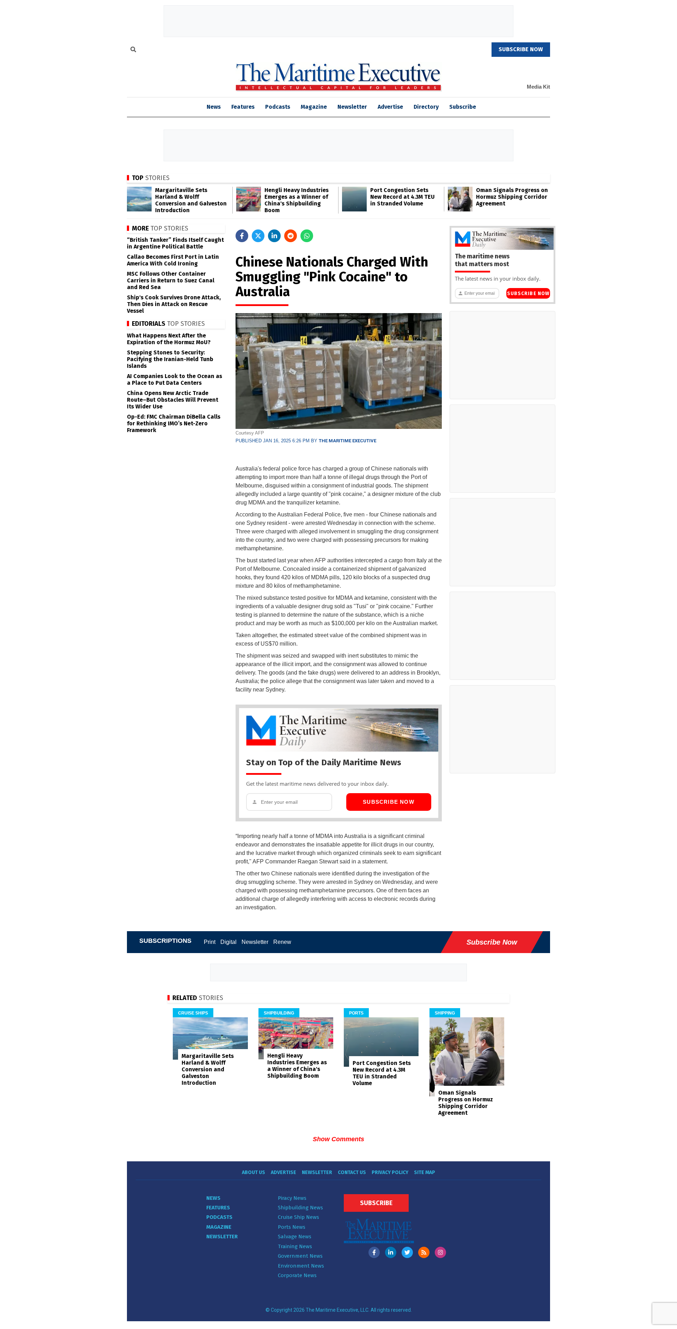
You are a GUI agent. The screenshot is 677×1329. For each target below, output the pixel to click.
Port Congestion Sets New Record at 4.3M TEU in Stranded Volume (402, 197)
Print (209, 942)
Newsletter (352, 106)
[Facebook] (374, 1252)
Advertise (390, 106)
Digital (228, 942)
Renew (282, 942)
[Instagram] (440, 1252)
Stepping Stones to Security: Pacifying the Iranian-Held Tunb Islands (170, 359)
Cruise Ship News (298, 1217)
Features (243, 106)
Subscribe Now (388, 802)
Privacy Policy (390, 1172)
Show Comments (338, 1139)
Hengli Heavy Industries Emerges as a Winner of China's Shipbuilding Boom (296, 200)
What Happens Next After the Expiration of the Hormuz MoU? (169, 339)
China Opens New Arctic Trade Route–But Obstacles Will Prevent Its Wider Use (172, 400)
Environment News (301, 1266)
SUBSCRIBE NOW (521, 49)
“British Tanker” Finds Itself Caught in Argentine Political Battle (175, 243)
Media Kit (538, 87)
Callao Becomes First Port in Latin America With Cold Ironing (173, 260)
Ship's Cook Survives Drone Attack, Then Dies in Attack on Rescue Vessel (174, 304)
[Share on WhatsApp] (306, 235)
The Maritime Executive (347, 440)
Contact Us (352, 1172)
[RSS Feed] (423, 1252)
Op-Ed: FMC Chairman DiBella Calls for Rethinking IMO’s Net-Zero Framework (173, 423)
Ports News (291, 1227)
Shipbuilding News (300, 1207)
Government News (300, 1256)
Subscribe (462, 106)
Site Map (424, 1172)
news (214, 106)
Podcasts (277, 106)
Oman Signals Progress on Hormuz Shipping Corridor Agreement (512, 197)
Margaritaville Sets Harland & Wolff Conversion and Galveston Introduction (191, 200)
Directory (426, 106)
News (213, 1198)
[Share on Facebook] (242, 235)
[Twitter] (407, 1252)
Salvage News (294, 1236)
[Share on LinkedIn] (274, 235)
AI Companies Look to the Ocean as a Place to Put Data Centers (174, 379)
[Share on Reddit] (290, 235)
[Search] (133, 50)
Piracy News (292, 1198)
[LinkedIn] (390, 1252)
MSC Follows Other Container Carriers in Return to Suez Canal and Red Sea (170, 280)
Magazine (314, 106)
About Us (253, 1172)
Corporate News (297, 1275)
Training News (295, 1246)
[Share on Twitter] (258, 235)
